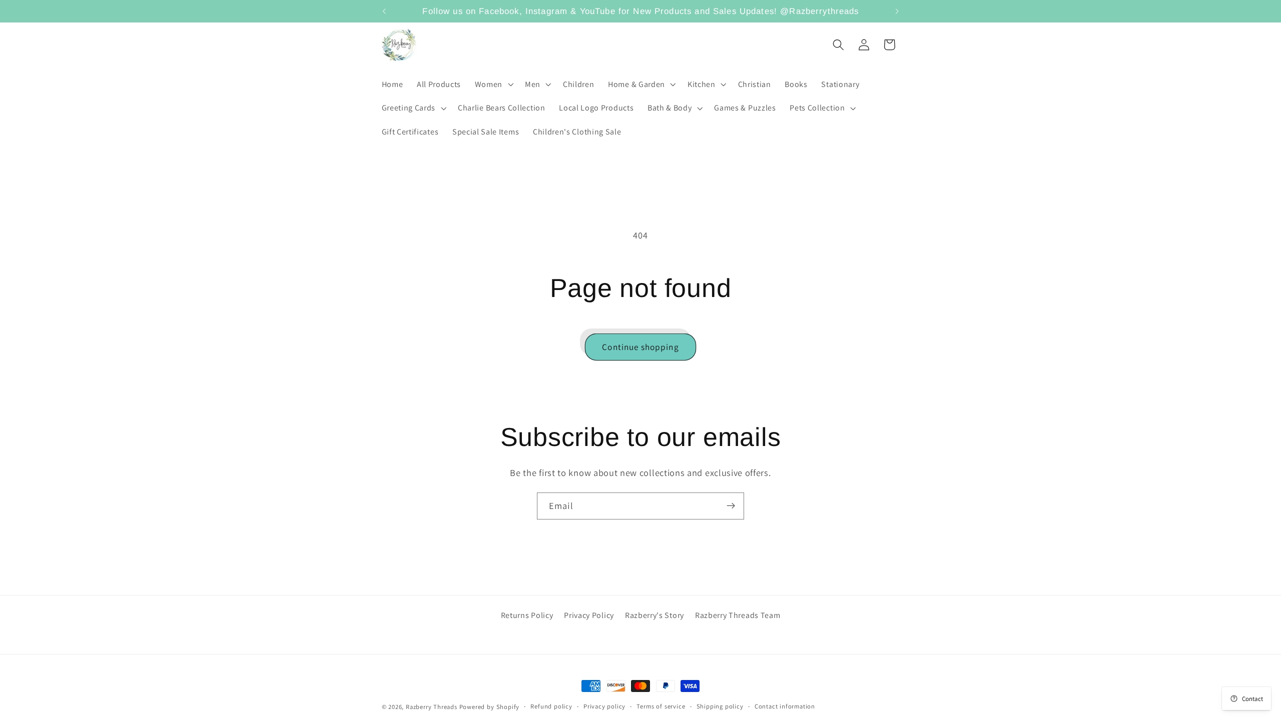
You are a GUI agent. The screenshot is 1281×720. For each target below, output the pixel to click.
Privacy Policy (589, 615)
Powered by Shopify (489, 706)
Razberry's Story (654, 615)
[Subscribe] (731, 506)
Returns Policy (527, 615)
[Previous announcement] (384, 11)
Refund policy (551, 706)
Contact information (785, 706)
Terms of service (660, 706)
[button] (493, 84)
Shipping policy (720, 706)
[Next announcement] (897, 11)
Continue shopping (640, 346)
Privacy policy (604, 706)
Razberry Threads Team (738, 615)
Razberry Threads (431, 706)
